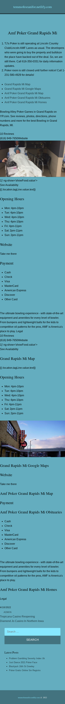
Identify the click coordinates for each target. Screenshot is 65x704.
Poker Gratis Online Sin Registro (24, 670)
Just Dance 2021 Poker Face (23, 662)
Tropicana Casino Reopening (17, 616)
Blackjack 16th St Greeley (21, 666)
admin (8, 612)
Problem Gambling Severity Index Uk (27, 658)
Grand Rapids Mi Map (17, 84)
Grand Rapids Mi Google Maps (22, 88)
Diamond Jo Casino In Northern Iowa (22, 621)
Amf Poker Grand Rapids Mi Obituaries (27, 97)
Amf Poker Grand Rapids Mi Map (23, 93)
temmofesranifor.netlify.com (32, 6)
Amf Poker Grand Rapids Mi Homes (25, 102)
